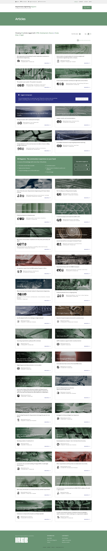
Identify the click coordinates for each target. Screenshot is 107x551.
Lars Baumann (29, 271)
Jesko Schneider (41, 195)
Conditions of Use (60, 547)
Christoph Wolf (67, 60)
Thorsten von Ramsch (28, 516)
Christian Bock (27, 60)
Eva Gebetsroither (34, 296)
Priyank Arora (66, 443)
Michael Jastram (27, 419)
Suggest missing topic (82, 99)
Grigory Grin (27, 343)
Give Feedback (65, 538)
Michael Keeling (80, 83)
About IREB (49, 538)
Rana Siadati (32, 148)
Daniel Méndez (72, 295)
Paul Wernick (37, 148)
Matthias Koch (36, 122)
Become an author (66, 542)
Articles (76, 1)
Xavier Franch (84, 269)
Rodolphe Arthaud (67, 466)
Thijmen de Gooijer (73, 83)
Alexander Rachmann (34, 195)
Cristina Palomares (73, 269)
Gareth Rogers (27, 320)
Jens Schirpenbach (67, 392)
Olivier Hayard (43, 84)
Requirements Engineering (25, 7)
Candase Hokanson (74, 193)
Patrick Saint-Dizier (75, 121)
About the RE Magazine (52, 540)
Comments (81, 1)
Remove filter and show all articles (85, 40)
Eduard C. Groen (30, 122)
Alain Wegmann (37, 84)
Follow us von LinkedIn (81, 165)
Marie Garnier (69, 121)
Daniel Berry (43, 218)
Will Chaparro (86, 83)
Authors (86, 1)
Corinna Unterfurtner (42, 296)
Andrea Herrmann (70, 219)
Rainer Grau (27, 468)
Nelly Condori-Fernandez (43, 246)
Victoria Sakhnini (37, 218)
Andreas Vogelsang (84, 295)
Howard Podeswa (28, 395)
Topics (88, 7)
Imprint (48, 547)
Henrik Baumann (36, 271)
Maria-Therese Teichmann (25, 296)
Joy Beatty (68, 193)
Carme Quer (79, 269)
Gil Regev (32, 84)
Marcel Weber (76, 219)
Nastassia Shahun (67, 417)
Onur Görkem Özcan (78, 243)
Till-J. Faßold (66, 516)
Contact (48, 542)
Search (90, 1)
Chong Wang (35, 246)
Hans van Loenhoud (67, 366)
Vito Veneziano (43, 148)
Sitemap (44, 547)
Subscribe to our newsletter (81, 169)
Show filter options (75, 33)
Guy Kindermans (67, 343)
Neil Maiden (27, 443)
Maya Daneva (30, 246)
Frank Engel (47, 195)
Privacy (53, 547)
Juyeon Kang (76, 145)
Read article (47, 63)
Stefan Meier (66, 492)
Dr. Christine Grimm (70, 243)
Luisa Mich (32, 218)
